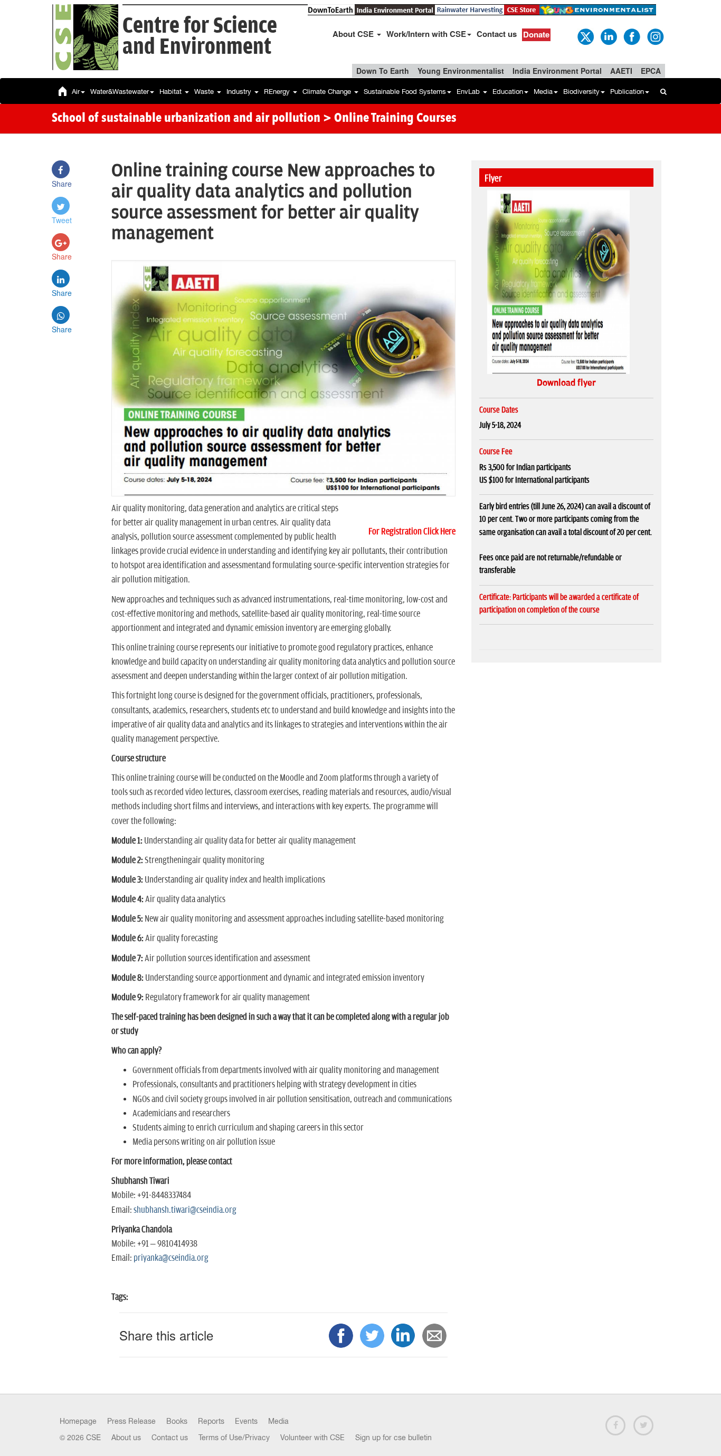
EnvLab (469, 91)
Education (507, 91)
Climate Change (327, 91)
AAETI (621, 70)
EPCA (651, 70)
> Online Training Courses (390, 118)
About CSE (354, 34)
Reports (211, 1421)
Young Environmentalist (461, 70)
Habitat (171, 91)
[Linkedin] (608, 36)
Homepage (78, 1421)
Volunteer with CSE (312, 1437)
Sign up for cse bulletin (393, 1437)
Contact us (497, 34)
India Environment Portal (557, 70)
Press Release (131, 1421)
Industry (239, 91)
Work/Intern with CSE (426, 34)
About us (126, 1437)
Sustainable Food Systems (405, 91)
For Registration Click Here (412, 531)
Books (176, 1421)
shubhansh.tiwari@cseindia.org (185, 1210)
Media (543, 91)
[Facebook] (631, 36)
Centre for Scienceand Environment (199, 37)
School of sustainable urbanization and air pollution (186, 118)
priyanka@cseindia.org (171, 1258)
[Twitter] (585, 36)
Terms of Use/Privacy (234, 1437)
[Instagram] (654, 36)
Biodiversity (581, 91)
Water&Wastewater (119, 91)
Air (76, 91)
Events (246, 1421)
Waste (205, 91)
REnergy (278, 91)
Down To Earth (382, 70)
